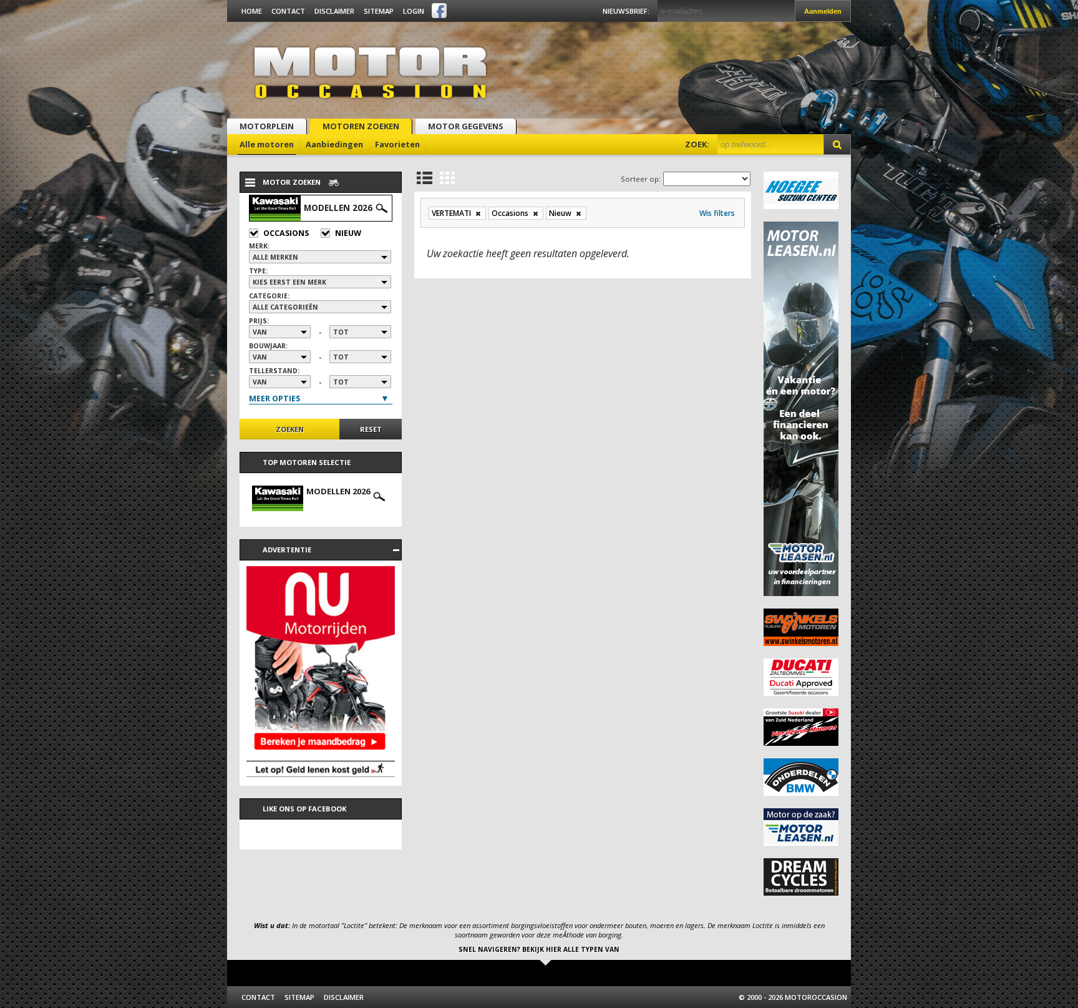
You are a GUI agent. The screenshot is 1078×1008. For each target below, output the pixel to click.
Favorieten (397, 144)
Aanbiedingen (334, 144)
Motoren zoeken (361, 126)
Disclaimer (334, 11)
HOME (251, 11)
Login (413, 11)
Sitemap (379, 11)
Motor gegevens (465, 126)
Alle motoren (267, 144)
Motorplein (267, 126)
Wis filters (717, 213)
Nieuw (348, 233)
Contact (288, 11)
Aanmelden (823, 11)
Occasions (286, 233)
